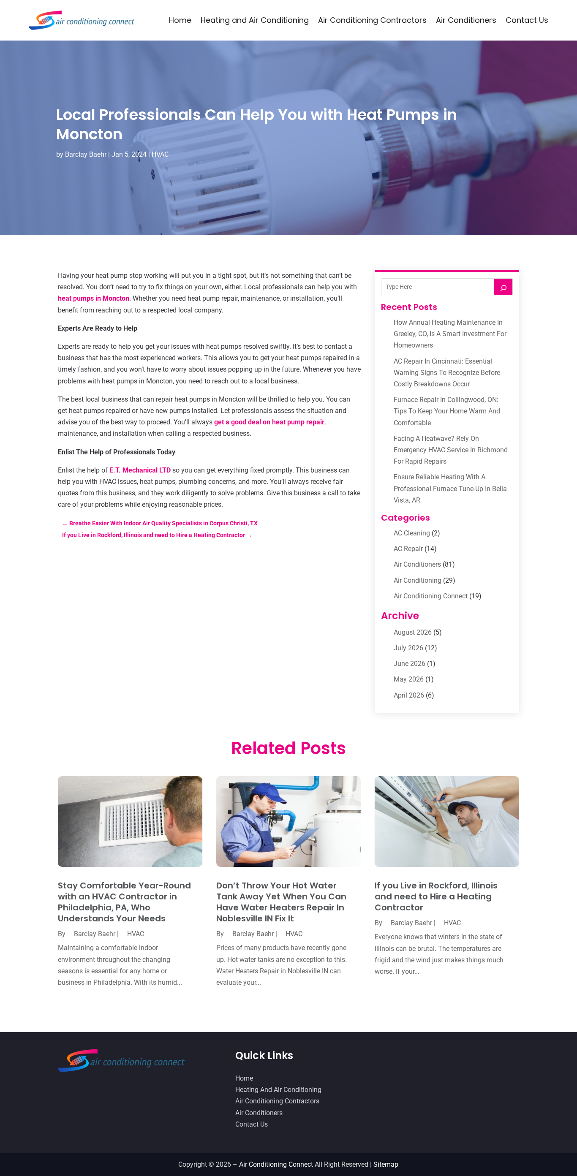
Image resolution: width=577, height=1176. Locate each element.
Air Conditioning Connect (431, 596)
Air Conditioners (466, 20)
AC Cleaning (412, 533)
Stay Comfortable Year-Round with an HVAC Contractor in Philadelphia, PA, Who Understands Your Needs (124, 902)
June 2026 (409, 664)
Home (180, 20)
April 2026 (409, 695)
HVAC (160, 154)
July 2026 (408, 648)
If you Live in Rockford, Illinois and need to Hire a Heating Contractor (436, 896)
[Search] (503, 286)
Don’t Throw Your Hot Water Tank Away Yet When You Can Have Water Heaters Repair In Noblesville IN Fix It (281, 902)
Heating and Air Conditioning (255, 20)
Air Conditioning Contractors (372, 20)
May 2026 (409, 679)
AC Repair (408, 549)
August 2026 (413, 632)
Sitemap (385, 1164)
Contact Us (527, 20)
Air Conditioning (417, 580)
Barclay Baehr (85, 154)
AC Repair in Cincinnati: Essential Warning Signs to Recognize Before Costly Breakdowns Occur (447, 372)
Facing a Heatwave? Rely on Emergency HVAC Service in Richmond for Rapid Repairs (451, 450)
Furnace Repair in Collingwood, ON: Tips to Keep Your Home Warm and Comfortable (447, 411)
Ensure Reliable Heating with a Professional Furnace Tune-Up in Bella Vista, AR (450, 488)
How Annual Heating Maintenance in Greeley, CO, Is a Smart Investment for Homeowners (450, 333)
